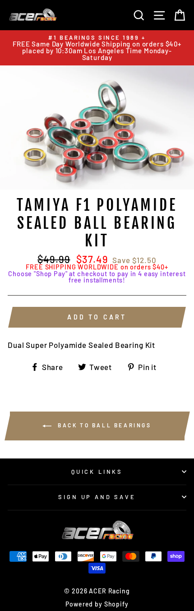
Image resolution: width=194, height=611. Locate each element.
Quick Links (97, 471)
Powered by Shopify (96, 604)
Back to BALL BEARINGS (103, 425)
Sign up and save (96, 496)
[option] (97, 48)
